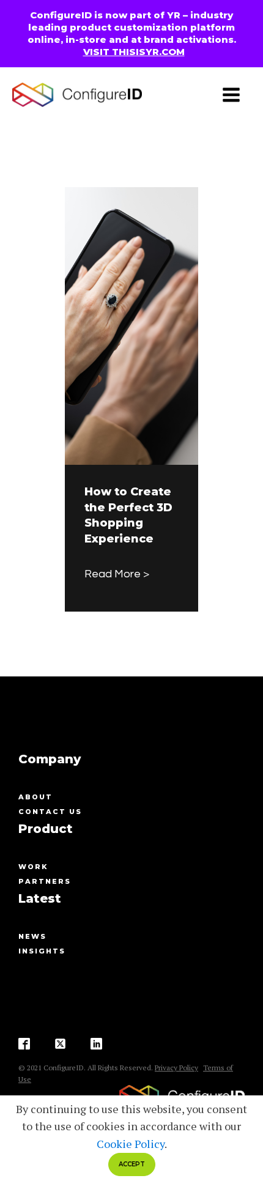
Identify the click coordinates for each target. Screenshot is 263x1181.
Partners (44, 881)
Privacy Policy (176, 1067)
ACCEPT (132, 1164)
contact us (50, 811)
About (35, 797)
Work (33, 866)
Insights (41, 951)
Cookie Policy (131, 1143)
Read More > (116, 574)
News (32, 936)
